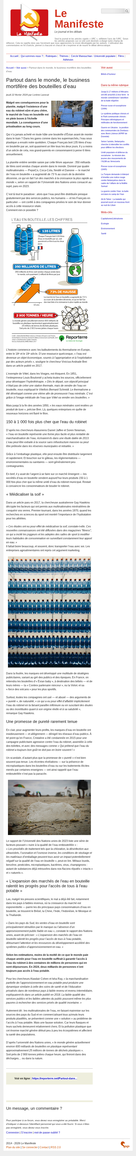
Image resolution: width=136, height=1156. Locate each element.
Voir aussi (21, 67)
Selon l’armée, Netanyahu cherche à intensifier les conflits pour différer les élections (115, 144)
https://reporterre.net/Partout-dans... (54, 1078)
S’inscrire (26, 1132)
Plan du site (13, 1147)
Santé (103, 233)
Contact (44, 1147)
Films (121, 56)
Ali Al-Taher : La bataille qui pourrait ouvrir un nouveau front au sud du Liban (115, 202)
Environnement (108, 228)
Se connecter (30, 1147)
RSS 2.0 (56, 1147)
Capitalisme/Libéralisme (112, 218)
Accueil (14, 56)
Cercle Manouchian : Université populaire (93, 56)
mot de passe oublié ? (47, 1132)
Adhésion (68, 59)
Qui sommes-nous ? (32, 56)
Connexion (12, 1132)
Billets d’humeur (108, 74)
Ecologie (105, 223)
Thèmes (63, 56)
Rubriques (51, 56)
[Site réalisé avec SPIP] (125, 1144)
